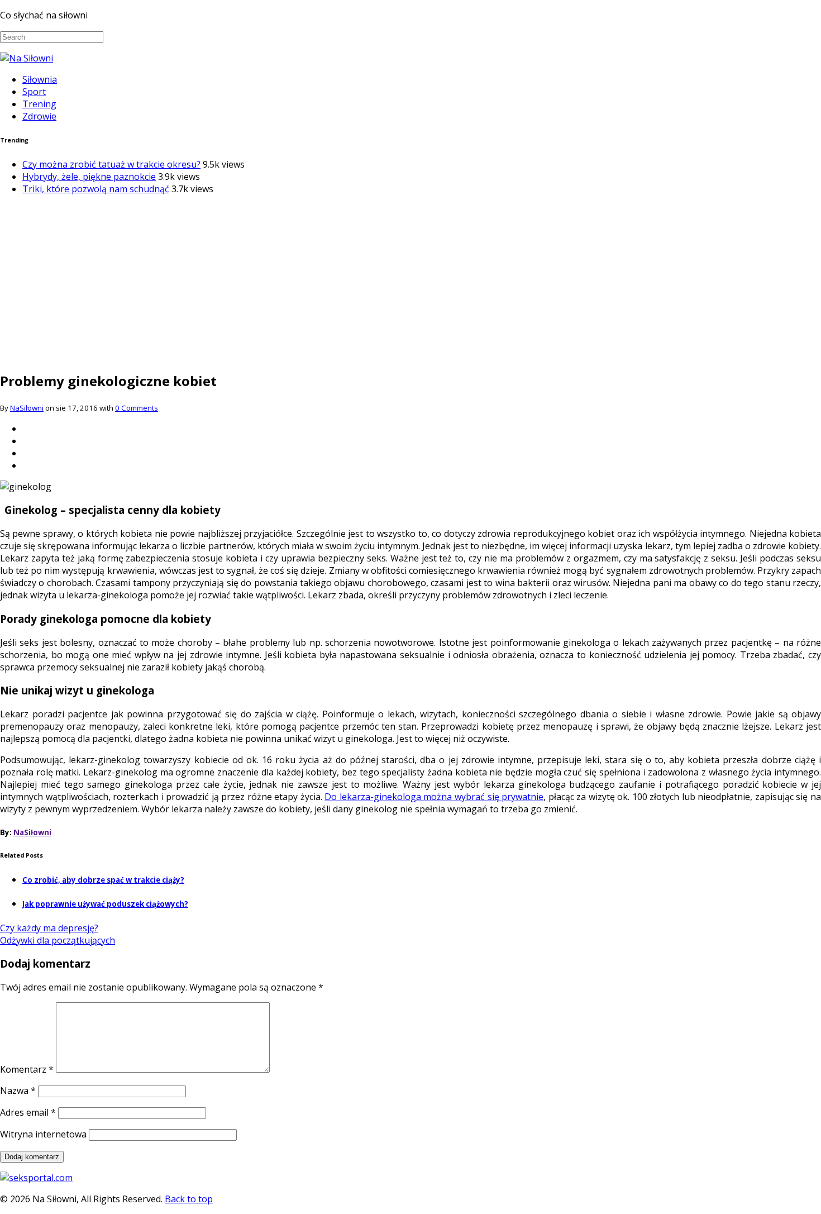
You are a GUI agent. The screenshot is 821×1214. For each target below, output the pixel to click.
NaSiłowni (27, 408)
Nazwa (18, 1090)
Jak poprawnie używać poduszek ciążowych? (105, 904)
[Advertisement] (410, 282)
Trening (39, 104)
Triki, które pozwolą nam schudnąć (95, 189)
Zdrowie (39, 116)
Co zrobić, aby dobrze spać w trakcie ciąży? (103, 880)
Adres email (28, 1112)
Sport (34, 91)
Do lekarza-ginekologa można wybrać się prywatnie (433, 797)
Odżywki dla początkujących (57, 940)
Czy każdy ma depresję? (49, 928)
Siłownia (39, 79)
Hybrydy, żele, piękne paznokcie (89, 176)
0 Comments (136, 408)
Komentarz (27, 1069)
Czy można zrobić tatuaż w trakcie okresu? (111, 164)
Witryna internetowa (43, 1134)
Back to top (189, 1199)
